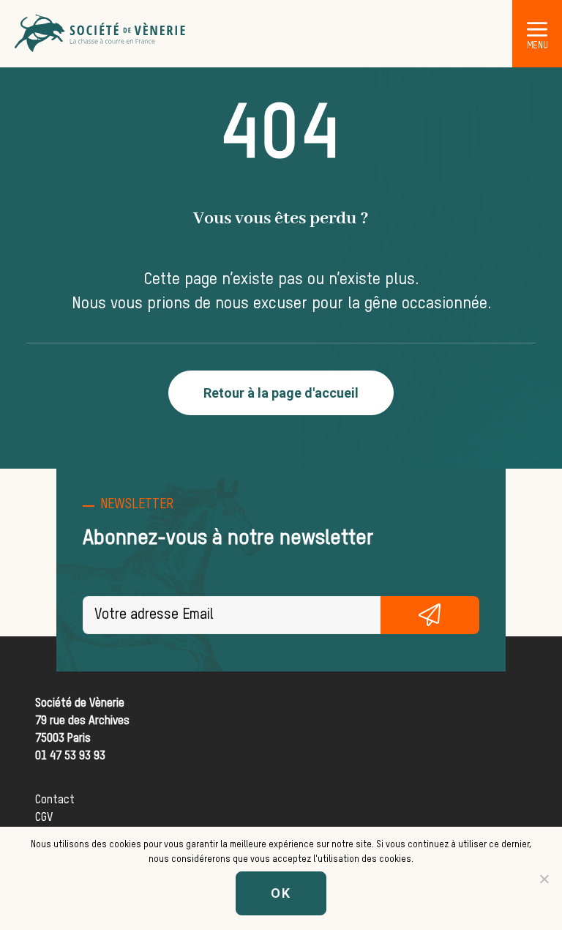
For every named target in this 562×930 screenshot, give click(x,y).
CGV (44, 818)
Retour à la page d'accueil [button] (281, 393)
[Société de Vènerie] (101, 34)
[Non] (543, 878)
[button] (537, 28)
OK (281, 893)
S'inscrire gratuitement (430, 615)
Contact (55, 800)
